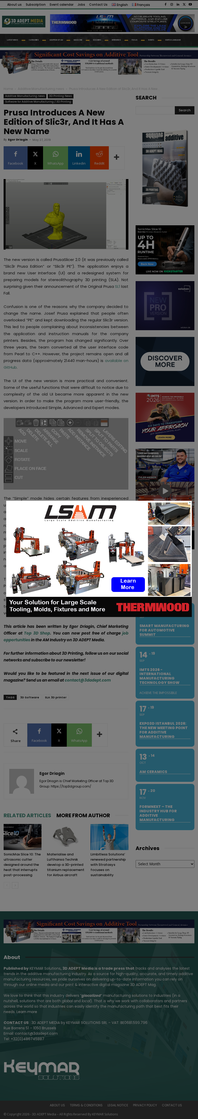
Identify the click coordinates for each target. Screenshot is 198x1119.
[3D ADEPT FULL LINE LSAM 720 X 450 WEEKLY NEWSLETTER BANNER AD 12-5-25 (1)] (99, 615)
